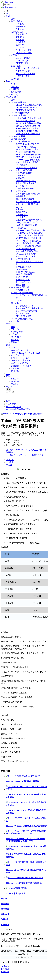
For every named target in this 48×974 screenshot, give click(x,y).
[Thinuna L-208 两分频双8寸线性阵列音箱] (24, 878)
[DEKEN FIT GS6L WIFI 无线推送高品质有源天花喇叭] (26, 805)
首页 (8, 401)
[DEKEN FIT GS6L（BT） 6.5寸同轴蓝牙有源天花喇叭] (26, 789)
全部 (13, 19)
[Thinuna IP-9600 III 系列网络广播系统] (23, 776)
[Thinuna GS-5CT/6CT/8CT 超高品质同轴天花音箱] (26, 865)
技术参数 (10, 462)
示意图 (9, 465)
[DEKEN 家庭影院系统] (16, 888)
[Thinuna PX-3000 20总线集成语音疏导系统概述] (26, 821)
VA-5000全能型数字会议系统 (18, 409)
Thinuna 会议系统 (13, 407)
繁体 (8, 389)
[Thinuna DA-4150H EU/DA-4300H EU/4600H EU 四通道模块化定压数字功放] (26, 833)
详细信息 (10, 460)
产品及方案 (11, 404)
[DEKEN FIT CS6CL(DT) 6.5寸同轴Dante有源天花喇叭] (26, 849)
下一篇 (24, 455)
